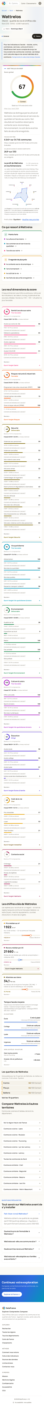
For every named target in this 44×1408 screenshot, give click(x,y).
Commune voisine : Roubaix (14, 1135)
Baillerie (6, 1093)
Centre (6, 1083)
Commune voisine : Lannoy (14, 1153)
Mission (5, 1376)
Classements (31, 3)
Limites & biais (7, 1363)
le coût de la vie (12, 273)
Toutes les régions (8, 1332)
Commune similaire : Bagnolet (15, 1171)
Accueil (4, 11)
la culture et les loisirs (15, 239)
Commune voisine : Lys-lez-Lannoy (17, 1147)
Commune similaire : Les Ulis (14, 1183)
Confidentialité (7, 1383)
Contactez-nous (8, 1367)
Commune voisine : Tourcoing (15, 1141)
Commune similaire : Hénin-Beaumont (18, 1189)
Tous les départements (10, 1336)
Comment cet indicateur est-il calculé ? (14, 330)
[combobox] (15, 3)
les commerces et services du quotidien (18, 244)
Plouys (6, 1088)
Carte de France (8, 1339)
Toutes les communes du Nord (15, 1159)
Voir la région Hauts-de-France (15, 1123)
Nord (11, 11)
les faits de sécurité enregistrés (19, 278)
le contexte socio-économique (18, 264)
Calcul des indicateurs (10, 1356)
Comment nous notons (10, 1352)
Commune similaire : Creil (13, 1165)
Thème (37, 36)
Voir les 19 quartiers (10, 1097)
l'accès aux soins (13, 250)
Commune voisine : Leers (13, 1129)
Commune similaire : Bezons (14, 1177)
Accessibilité (7, 1387)
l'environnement (12, 269)
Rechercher (6, 1329)
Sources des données (10, 1359)
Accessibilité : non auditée (23, 1402)
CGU (4, 1391)
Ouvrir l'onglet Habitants (14, 969)
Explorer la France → (12, 1294)
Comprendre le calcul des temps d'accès (26, 57)
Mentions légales (8, 1380)
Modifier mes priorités (30, 219)
